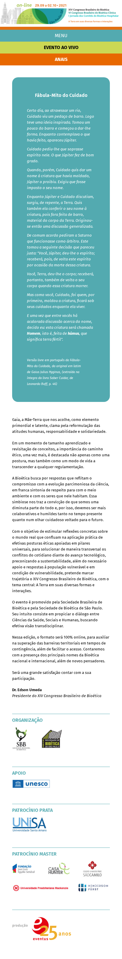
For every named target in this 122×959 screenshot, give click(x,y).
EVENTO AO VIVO (61, 47)
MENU (61, 35)
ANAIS (61, 59)
